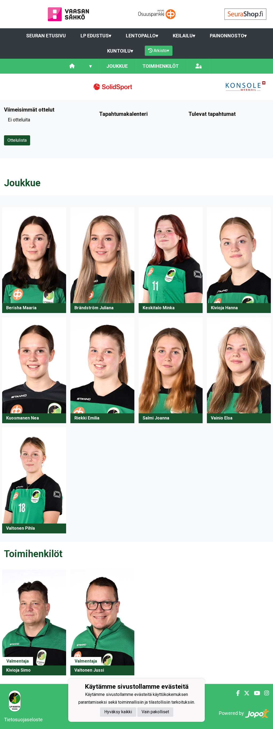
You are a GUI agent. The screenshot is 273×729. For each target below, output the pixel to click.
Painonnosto (228, 35)
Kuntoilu (120, 51)
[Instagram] (264, 693)
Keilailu (184, 35)
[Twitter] (245, 693)
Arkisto (161, 50)
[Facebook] (236, 693)
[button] (34, 260)
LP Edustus (96, 35)
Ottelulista (17, 140)
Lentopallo (142, 35)
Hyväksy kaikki (118, 711)
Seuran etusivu (46, 35)
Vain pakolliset (155, 711)
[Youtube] (255, 693)
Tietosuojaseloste (23, 719)
